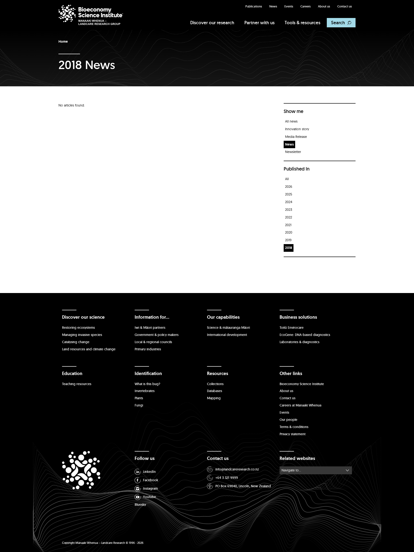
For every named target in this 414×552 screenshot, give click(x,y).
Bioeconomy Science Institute (302, 384)
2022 (288, 217)
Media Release (296, 137)
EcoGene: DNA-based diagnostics (305, 335)
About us (324, 6)
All (287, 179)
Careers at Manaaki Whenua (300, 405)
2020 (288, 232)
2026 (288, 186)
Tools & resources (302, 22)
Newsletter (293, 152)
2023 (288, 209)
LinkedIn (149, 472)
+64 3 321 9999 (226, 478)
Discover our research (212, 22)
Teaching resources (76, 384)
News (273, 6)
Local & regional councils (153, 342)
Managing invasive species (82, 335)
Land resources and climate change (88, 349)
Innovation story (297, 129)
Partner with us (259, 22)
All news (291, 121)
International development (227, 335)
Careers (305, 6)
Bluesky (140, 504)
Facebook (150, 480)
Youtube (149, 497)
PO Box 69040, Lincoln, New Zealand (243, 486)
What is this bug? (147, 384)
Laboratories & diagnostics (299, 342)
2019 (288, 240)
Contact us (344, 6)
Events (288, 6)
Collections (215, 384)
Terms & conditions (294, 427)
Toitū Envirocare (292, 327)
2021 (288, 225)
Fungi (139, 405)
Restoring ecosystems (78, 327)
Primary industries (148, 349)
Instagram (150, 488)
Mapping (214, 398)
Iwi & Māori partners (150, 327)
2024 (288, 202)
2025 (288, 194)
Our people (288, 419)
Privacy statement (292, 434)
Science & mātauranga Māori (228, 327)
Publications (253, 6)
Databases (214, 391)
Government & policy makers (156, 335)
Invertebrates (145, 391)
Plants (139, 398)
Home (63, 41)
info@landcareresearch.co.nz (237, 469)
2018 (288, 248)
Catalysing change (75, 342)
